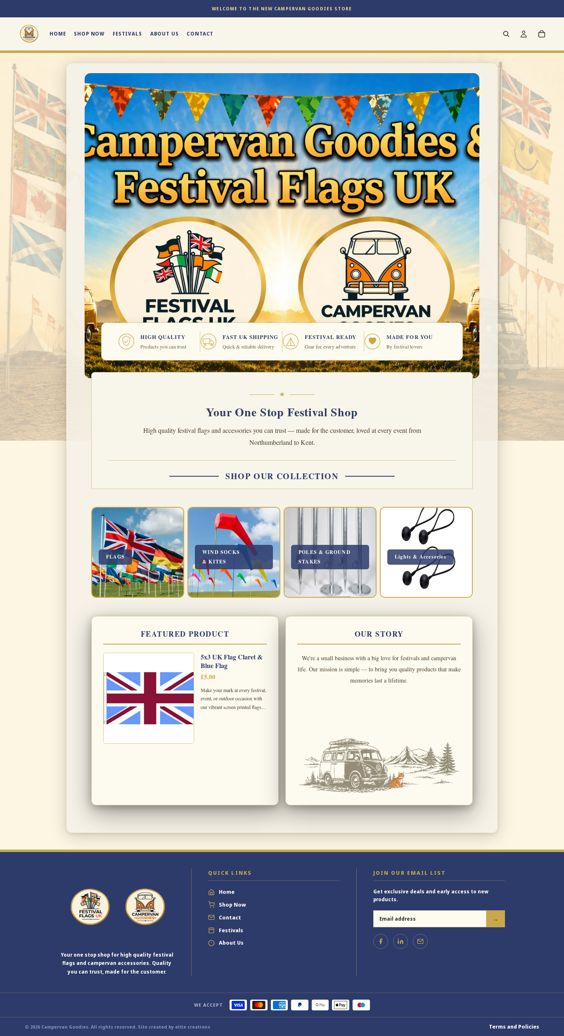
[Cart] (542, 34)
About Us (231, 942)
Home (227, 891)
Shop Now (232, 904)
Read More (379, 714)
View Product (185, 714)
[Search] (506, 34)
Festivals (231, 930)
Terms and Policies (514, 1026)
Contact (230, 917)
